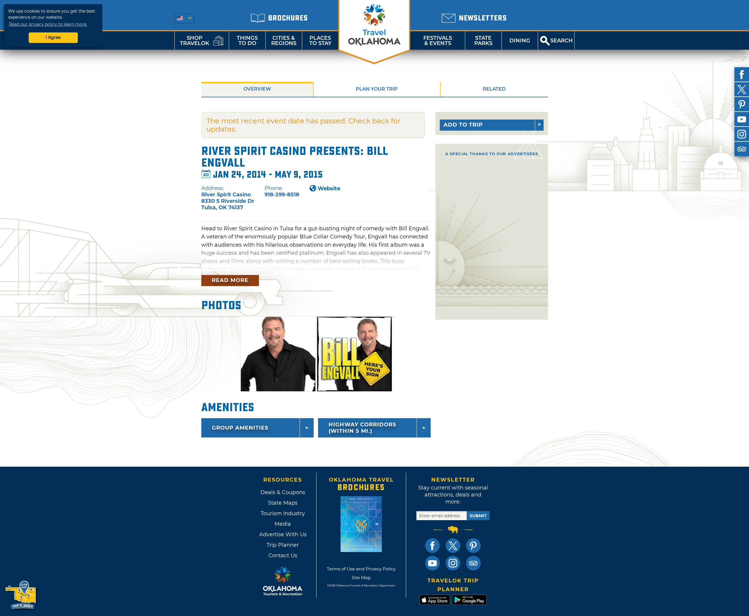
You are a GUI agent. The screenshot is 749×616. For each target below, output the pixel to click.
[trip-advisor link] (473, 563)
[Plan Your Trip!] (21, 595)
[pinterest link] (473, 545)
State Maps (283, 503)
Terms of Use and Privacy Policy (361, 569)
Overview (257, 89)
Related (494, 89)
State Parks (483, 40)
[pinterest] (741, 104)
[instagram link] (453, 563)
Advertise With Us (282, 534)
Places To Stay (320, 40)
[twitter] (741, 89)
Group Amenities (240, 428)
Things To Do (247, 40)
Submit (478, 515)
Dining (519, 40)
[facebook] (741, 74)
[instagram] (741, 134)
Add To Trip (463, 125)
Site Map (361, 577)
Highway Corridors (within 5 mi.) (362, 427)
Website (329, 188)
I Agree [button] (53, 37)
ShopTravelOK (194, 40)
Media (282, 524)
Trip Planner (283, 545)
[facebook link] (432, 545)
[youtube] (741, 119)
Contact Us (282, 555)
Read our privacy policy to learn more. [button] (48, 24)
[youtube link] (432, 563)
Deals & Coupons (282, 492)
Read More (230, 280)
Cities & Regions (283, 40)
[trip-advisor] (741, 149)
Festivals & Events (437, 40)
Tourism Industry (283, 513)
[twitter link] (453, 545)
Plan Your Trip (377, 89)
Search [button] (561, 40)
